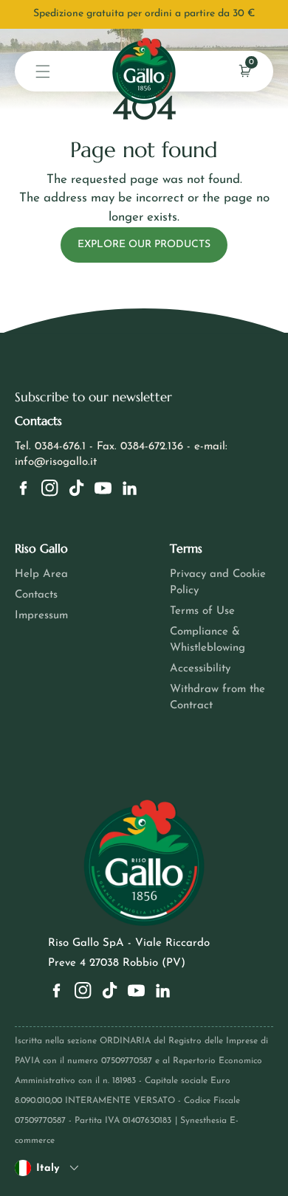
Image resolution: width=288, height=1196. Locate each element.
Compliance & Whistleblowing (207, 640)
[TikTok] (76, 488)
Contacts (36, 595)
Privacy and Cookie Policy (218, 582)
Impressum (41, 615)
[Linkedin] (129, 488)
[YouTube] (103, 488)
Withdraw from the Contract (217, 697)
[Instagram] (49, 488)
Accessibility (200, 668)
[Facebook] (23, 488)
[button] (42, 71)
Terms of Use (202, 611)
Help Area (41, 574)
